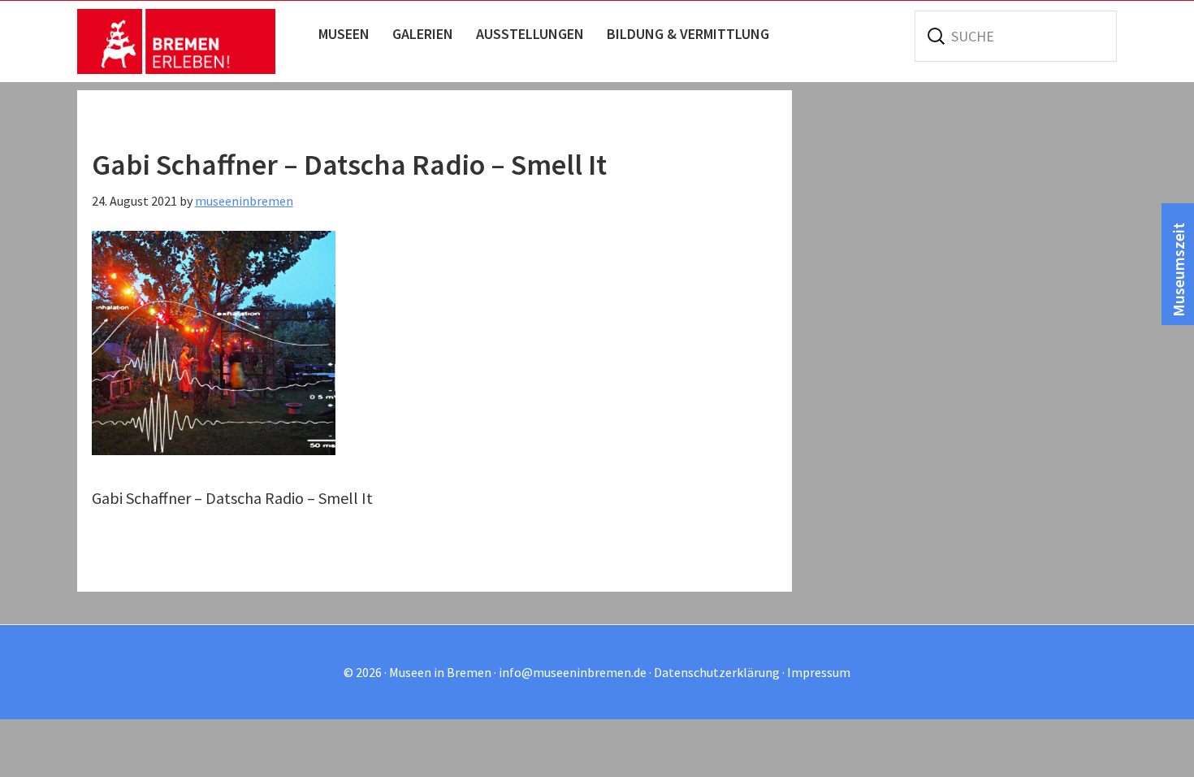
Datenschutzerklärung (717, 672)
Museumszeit (1178, 270)
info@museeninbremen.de (573, 672)
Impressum (818, 672)
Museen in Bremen (193, 41)
